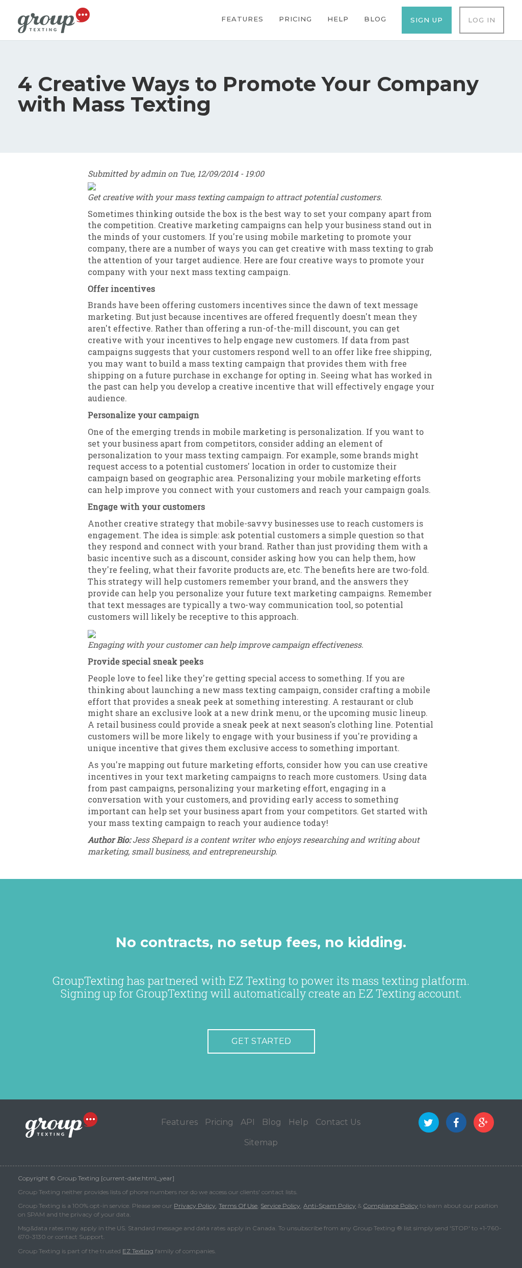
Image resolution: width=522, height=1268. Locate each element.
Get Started (261, 1041)
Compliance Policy (390, 1205)
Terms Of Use (238, 1205)
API (248, 1122)
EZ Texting (137, 1251)
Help (338, 19)
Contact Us (338, 1122)
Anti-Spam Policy (329, 1205)
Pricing (295, 19)
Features (242, 19)
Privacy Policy (195, 1205)
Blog (375, 19)
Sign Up (426, 20)
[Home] (54, 19)
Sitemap (261, 1142)
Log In (481, 20)
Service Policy (280, 1205)
